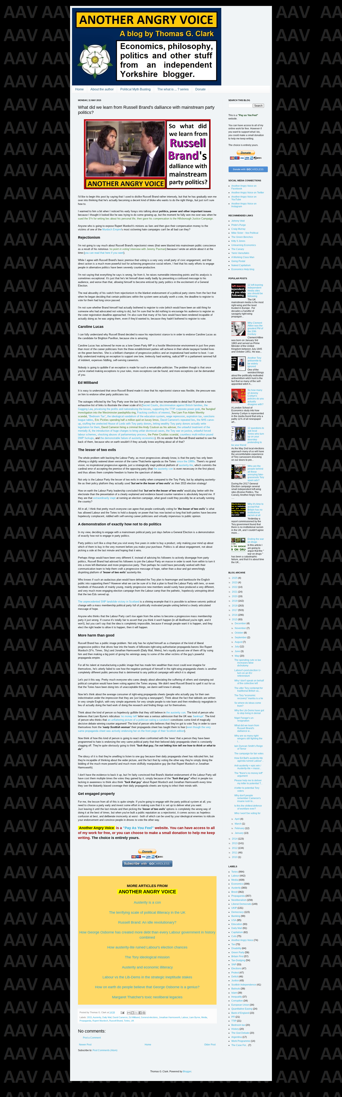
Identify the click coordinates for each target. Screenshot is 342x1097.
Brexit (234, 892)
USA (233, 920)
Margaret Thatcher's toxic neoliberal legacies (147, 997)
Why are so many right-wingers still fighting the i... (248, 738)
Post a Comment (92, 1037)
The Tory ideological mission (147, 957)
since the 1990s (186, 461)
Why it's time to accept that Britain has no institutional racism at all (255, 510)
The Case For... (239, 1045)
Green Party (237, 952)
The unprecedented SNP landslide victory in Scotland (108, 601)
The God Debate (240, 1033)
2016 (235, 615)
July (237, 646)
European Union (240, 1004)
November (241, 628)
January (239, 833)
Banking (235, 916)
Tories (127, 1020)
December (241, 623)
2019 (235, 601)
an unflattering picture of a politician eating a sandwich (139, 719)
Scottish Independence (243, 984)
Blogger (187, 1071)
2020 (235, 596)
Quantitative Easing (241, 1008)
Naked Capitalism (241, 265)
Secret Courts (150, 405)
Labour (184, 1017)
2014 (235, 838)
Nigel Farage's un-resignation (244, 719)
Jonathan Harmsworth (169, 1017)
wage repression (175, 416)
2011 (235, 852)
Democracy (237, 912)
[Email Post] (122, 1012)
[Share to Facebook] (140, 1013)
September (241, 637)
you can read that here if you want (104, 252)
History (235, 1029)
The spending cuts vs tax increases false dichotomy (247, 663)
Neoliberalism (238, 900)
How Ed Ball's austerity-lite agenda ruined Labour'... (249, 759)
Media (204, 1017)
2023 (235, 582)
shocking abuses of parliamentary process (122, 434)
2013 (235, 843)
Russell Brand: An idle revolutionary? (147, 922)
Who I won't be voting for (247, 813)
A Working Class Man (242, 257)
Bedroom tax (238, 1025)
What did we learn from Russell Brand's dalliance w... (246, 728)
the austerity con (163, 468)
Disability (236, 948)
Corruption (237, 1000)
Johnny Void (238, 220)
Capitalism (237, 932)
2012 (235, 848)
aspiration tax (194, 416)
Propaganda (85, 1020)
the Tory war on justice (179, 430)
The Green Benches (242, 237)
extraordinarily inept (104, 497)
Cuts (233, 936)
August (239, 642)
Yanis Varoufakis (240, 253)
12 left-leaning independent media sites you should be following (255, 291)
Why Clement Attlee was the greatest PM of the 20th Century (255, 329)
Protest (235, 972)
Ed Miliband (134, 1017)
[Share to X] (136, 1013)
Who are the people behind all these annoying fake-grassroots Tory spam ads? (256, 473)
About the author (102, 89)
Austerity (97, 1017)
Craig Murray (238, 229)
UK (132, 1020)
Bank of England (240, 1013)
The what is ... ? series (173, 89)
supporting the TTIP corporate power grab (176, 409)
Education (236, 924)
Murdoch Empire (111, 229)
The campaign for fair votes (248, 753)
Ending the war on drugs (256, 540)
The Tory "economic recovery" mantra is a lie (248, 697)
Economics (237, 883)
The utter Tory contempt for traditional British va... (248, 689)
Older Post (210, 1044)
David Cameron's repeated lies (177, 419)
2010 (235, 857)
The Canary (237, 249)
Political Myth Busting (135, 89)
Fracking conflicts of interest (153, 412)
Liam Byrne (194, 1017)
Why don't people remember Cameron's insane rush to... (247, 798)
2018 (235, 605)
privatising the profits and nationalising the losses (122, 409)
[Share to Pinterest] (144, 1013)
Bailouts (235, 988)
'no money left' (129, 716)
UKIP (234, 908)
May (237, 655)
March (238, 823)
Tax (233, 944)
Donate (200, 89)
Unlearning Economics (243, 245)
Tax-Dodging (238, 960)
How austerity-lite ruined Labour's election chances (147, 947)
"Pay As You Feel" (138, 828)
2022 (235, 587)
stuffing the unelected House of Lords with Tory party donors (116, 423)
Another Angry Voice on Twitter (247, 192)
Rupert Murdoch (100, 1020)
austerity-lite (186, 465)
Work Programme (240, 1041)
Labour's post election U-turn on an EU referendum (247, 673)
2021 (235, 591)
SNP (233, 964)
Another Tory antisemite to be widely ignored (254, 362)
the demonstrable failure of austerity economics (127, 438)
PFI (233, 1017)
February (240, 828)
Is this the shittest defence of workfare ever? (248, 807)
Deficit (234, 976)
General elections (149, 1017)
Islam (234, 992)
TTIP (233, 1020)
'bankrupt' (198, 716)
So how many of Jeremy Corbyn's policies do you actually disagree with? (256, 397)
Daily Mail (106, 1017)
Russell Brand (116, 1020)
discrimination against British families (181, 405)
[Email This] (129, 1013)
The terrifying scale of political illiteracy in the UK (147, 912)
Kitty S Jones (238, 241)
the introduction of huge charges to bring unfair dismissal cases (128, 430)
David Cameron (120, 1017)
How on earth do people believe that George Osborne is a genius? (147, 987)
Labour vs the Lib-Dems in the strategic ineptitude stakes (147, 977)
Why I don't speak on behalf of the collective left (249, 682)
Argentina (236, 1037)
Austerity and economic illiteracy (147, 967)
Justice (235, 980)
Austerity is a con (147, 902)
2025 (235, 578)
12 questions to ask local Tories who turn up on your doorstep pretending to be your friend (247, 436)
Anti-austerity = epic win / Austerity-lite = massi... (247, 767)
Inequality (236, 996)
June (238, 651)
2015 (89, 1017)
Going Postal (238, 261)
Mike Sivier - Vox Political (244, 233)
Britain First (237, 956)
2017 (235, 610)
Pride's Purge (238, 225)
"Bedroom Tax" (97, 416)
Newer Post (85, 1044)
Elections (236, 968)
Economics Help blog (242, 269)
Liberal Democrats (241, 904)
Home (79, 89)
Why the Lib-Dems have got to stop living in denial (249, 712)
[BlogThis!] (133, 1013)
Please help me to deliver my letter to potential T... (248, 782)
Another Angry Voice (242, 940)
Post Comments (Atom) (105, 1050)
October (239, 632)
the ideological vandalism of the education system (136, 416)
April (237, 819)
